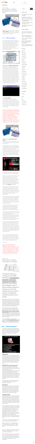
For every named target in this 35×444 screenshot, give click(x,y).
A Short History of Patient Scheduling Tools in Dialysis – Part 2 (10, 10)
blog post (23, 93)
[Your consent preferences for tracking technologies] (33, 442)
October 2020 (24, 62)
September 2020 (24, 64)
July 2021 (23, 59)
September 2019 (24, 74)
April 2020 (23, 69)
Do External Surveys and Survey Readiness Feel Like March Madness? (27, 41)
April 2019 (23, 79)
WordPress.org (24, 104)
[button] (14, 2)
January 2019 (24, 81)
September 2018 (24, 88)
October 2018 (24, 86)
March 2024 (23, 52)
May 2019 (23, 78)
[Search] (31, 9)
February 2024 (24, 54)
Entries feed (23, 100)
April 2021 (23, 61)
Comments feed (24, 102)
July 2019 (23, 76)
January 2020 (24, 71)
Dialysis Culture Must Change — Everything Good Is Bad (27, 32)
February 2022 (24, 57)
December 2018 (24, 83)
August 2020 (24, 66)
